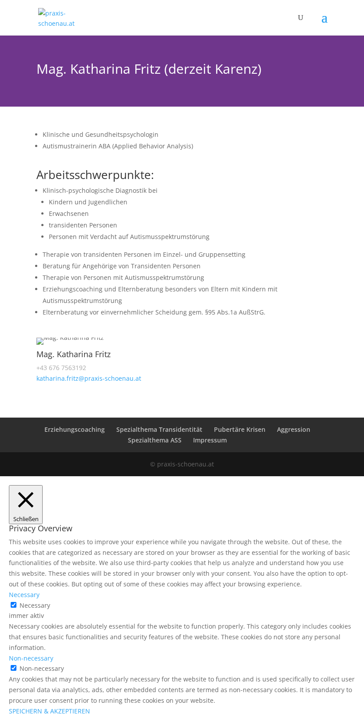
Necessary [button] (24, 594)
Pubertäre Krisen (239, 429)
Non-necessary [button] (31, 658)
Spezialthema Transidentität (159, 429)
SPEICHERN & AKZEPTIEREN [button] (49, 711)
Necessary (35, 605)
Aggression (293, 429)
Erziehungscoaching (74, 429)
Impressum (210, 440)
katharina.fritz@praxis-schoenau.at (88, 378)
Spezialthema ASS (155, 440)
